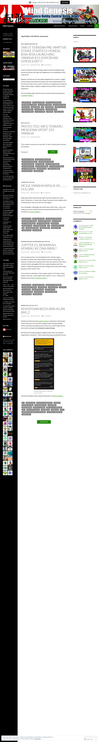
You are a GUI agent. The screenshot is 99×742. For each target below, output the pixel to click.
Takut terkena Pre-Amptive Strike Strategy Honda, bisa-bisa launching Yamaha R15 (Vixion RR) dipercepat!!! (44, 54)
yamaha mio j (26, 414)
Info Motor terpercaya (54, 102)
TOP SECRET (90, 25)
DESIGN (29, 241)
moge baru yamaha (44, 221)
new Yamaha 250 (27, 171)
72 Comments (47, 316)
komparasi (55, 409)
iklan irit (57, 402)
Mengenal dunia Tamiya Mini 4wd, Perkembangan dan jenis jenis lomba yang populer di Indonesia (8, 243)
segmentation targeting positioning (34, 412)
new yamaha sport (39, 225)
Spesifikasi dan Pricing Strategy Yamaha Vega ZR (8, 191)
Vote (36, 305)
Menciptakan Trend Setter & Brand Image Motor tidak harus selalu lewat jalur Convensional (8, 204)
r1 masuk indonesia (57, 225)
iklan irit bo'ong (28, 405)
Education (7, 336)
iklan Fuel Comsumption (44, 402)
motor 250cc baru (28, 164)
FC (23, 402)
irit (24, 409)
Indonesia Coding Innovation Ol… (86, 238)
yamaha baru (59, 111)
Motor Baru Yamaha (45, 104)
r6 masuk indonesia (32, 228)
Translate (87, 213)
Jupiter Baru (42, 287)
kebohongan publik (33, 409)
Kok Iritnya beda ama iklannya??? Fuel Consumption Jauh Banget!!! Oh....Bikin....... (8, 292)
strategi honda (60, 107)
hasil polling (31, 402)
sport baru (49, 107)
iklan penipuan (27, 407)
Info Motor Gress (38, 102)
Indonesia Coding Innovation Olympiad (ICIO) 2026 (8, 172)
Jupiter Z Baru (53, 287)
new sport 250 (42, 168)
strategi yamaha (28, 109)
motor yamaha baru (29, 168)
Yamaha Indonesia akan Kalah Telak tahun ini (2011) (9, 272)
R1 (48, 225)
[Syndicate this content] (3, 336)
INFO (22, 44)
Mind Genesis (8, 26)
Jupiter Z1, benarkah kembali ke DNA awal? (38, 246)
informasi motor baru (29, 104)
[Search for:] (84, 41)
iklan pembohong (40, 405)
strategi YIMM (39, 291)
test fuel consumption (55, 412)
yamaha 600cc (56, 228)
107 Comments (47, 252)
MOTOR (34, 44)
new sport (55, 223)
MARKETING (28, 44)
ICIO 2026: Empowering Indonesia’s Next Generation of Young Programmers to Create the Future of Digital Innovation (8, 120)
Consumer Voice (72, 25)
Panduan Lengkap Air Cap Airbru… (87, 272)
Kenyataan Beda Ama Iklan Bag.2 (43, 310)
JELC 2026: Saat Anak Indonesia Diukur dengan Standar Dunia (8, 177)
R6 (23, 228)
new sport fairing (54, 168)
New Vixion (26, 107)
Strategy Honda (51, 109)
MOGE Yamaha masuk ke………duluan (44, 187)
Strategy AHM (39, 109)
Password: (24, 152)
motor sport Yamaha (56, 166)
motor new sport (28, 166)
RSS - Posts (8, 329)
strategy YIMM (40, 111)
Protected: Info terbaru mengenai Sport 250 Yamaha (42, 129)
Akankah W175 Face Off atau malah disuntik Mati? (8, 315)
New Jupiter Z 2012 (38, 289)
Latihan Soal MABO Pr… (86, 243)
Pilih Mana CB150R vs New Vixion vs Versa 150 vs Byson (8, 197)
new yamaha (35, 107)
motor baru (40, 164)
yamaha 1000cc (45, 228)
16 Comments (46, 192)
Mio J (62, 409)
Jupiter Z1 (63, 287)
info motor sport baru (43, 159)
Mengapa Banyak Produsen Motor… (86, 255)
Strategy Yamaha (28, 111)
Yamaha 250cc (39, 171)
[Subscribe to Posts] (4, 329)
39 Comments (47, 65)
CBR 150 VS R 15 (7, 319)
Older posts (44, 422)
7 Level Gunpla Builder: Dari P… (86, 232)
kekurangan (45, 409)
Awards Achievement (59, 25)
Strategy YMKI (27, 294)
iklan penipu (52, 405)
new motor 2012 (27, 291)
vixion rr (49, 111)
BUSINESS (24, 241)
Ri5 (42, 107)
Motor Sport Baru (59, 104)
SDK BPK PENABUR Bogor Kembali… (86, 227)
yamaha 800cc (27, 230)
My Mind (82, 25)
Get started (65, 2)
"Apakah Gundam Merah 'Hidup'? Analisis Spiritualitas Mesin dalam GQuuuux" (8, 229)
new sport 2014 (27, 225)
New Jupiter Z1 (50, 289)
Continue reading (27, 95)
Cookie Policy (37, 738)
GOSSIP (23, 182)
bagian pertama (43, 321)
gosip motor (27, 102)
